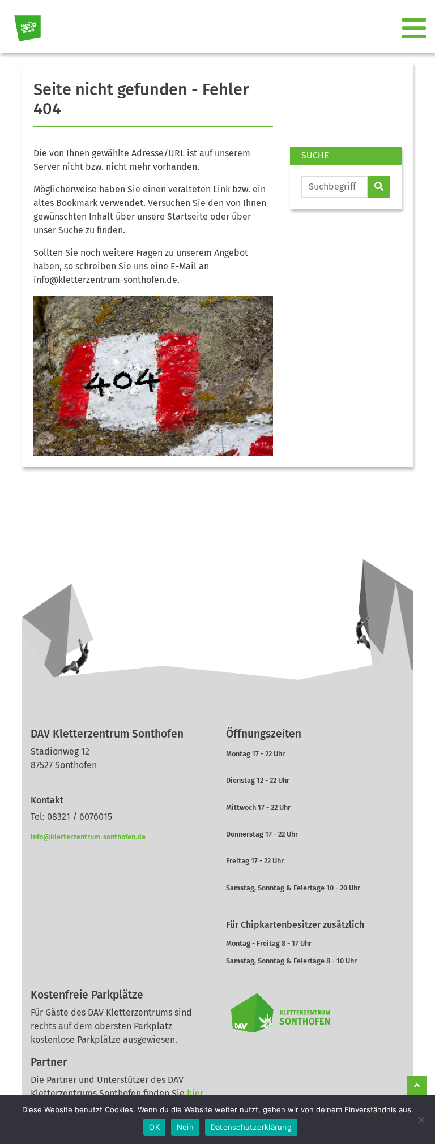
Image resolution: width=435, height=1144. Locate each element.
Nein (185, 1127)
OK (154, 1127)
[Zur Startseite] (23, 29)
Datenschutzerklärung (251, 1127)
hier (195, 1093)
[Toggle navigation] (415, 28)
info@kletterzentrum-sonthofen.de (88, 837)
